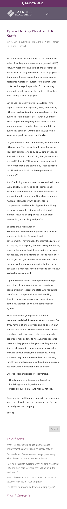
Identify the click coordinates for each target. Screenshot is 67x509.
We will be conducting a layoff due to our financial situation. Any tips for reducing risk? (31, 479)
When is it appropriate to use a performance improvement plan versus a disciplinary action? (30, 446)
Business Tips (27, 41)
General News (43, 41)
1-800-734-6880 (34, 3)
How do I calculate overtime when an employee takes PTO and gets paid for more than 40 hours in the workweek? (33, 467)
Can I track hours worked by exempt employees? (31, 487)
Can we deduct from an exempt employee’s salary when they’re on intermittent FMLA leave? (31, 456)
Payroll (22, 45)
